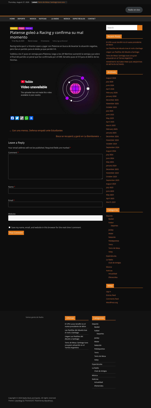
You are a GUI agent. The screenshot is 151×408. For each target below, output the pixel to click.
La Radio (55, 19)
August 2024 (111, 151)
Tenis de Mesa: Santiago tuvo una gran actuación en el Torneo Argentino (76, 345)
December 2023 (112, 169)
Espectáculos (79, 19)
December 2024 (112, 136)
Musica (33, 19)
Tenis (111, 244)
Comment (13, 152)
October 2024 (111, 144)
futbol (54, 41)
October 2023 (111, 176)
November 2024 (112, 140)
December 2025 (112, 100)
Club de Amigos (115, 263)
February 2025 (111, 129)
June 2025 (110, 114)
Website (11, 214)
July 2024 (109, 155)
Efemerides (113, 277)
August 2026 (111, 78)
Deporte (21, 19)
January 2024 (111, 165)
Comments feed (112, 299)
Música (67, 19)
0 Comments (45, 41)
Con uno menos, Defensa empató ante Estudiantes (36, 130)
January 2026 (111, 96)
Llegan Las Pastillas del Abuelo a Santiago (122, 52)
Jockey (111, 230)
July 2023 (109, 187)
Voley (111, 252)
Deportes (114, 225)
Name (11, 187)
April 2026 (110, 89)
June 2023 (110, 191)
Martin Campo (33, 41)
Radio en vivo (134, 9)
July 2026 (109, 82)
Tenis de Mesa (114, 248)
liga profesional (62, 41)
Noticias (42, 19)
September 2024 (112, 147)
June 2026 (110, 85)
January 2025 (111, 133)
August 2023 (111, 184)
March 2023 (110, 202)
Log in (108, 291)
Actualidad (113, 274)
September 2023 (112, 180)
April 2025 (110, 122)
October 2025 (111, 107)
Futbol (21, 28)
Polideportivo (114, 241)
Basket (111, 219)
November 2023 (112, 173)
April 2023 (110, 198)
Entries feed (111, 295)
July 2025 (109, 111)
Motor (111, 233)
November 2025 (112, 103)
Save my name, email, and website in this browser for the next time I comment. (46, 227)
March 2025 (110, 125)
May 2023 (110, 195)
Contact (91, 19)
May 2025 (110, 118)
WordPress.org (112, 302)
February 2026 (111, 92)
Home (12, 19)
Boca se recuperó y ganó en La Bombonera (78, 136)
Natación (112, 237)
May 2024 (110, 162)
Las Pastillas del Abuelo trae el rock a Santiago (124, 48)
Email (11, 200)
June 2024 (110, 158)
